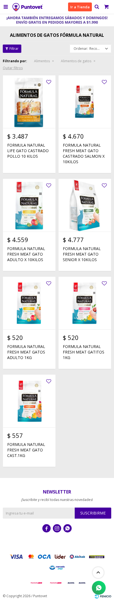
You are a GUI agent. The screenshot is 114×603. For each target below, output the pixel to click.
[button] (97, 7)
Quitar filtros (13, 68)
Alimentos (42, 61)
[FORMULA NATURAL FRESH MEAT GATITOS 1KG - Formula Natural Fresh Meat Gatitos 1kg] (84, 303)
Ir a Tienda (80, 6)
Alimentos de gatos (76, 61)
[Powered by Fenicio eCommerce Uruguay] (103, 596)
